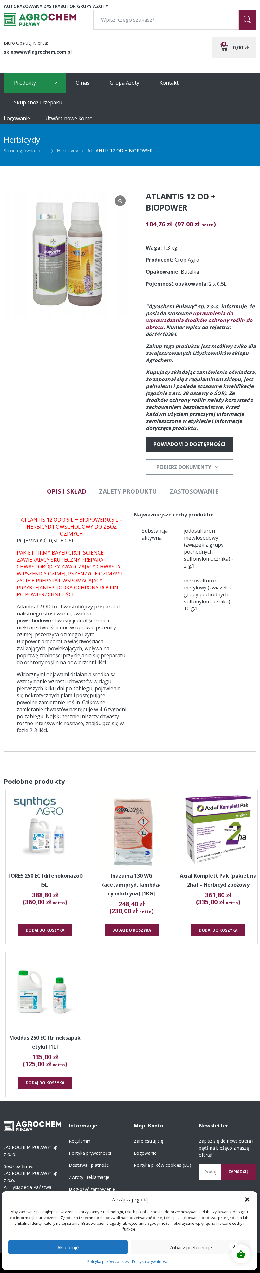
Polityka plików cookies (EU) (162, 1165)
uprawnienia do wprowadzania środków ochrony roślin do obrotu (199, 320)
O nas (82, 82)
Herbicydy (67, 150)
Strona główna (19, 150)
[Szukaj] (247, 20)
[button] (247, 1199)
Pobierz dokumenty (183, 467)
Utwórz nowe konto (69, 118)
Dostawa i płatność (89, 1165)
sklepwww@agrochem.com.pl (38, 52)
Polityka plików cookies (108, 1261)
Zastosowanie (194, 491)
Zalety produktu (128, 491)
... (45, 150)
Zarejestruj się (148, 1141)
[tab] (66, 491)
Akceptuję (68, 1247)
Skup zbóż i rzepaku (38, 102)
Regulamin (79, 1141)
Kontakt (169, 82)
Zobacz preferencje (190, 1247)
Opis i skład (66, 491)
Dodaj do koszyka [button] (45, 930)
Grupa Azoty (124, 82)
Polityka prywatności (150, 1261)
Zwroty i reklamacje (89, 1177)
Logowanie (17, 118)
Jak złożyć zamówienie (92, 1189)
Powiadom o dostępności (189, 444)
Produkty (25, 82)
